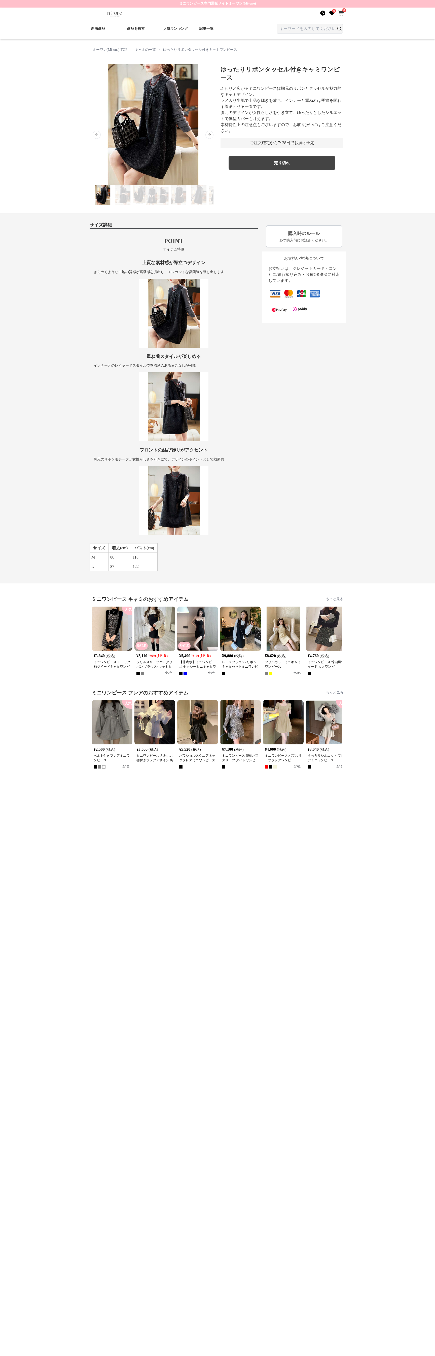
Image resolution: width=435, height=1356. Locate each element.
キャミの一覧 (145, 50)
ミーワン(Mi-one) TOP (110, 50)
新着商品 (98, 28)
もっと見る (334, 599)
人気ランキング (175, 28)
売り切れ (282, 163)
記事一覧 (206, 28)
